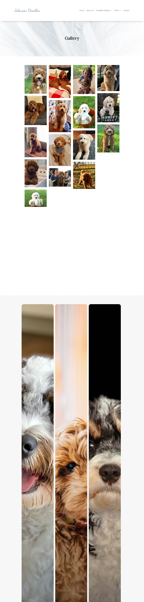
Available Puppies (103, 11)
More (117, 11)
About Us (90, 11)
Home (81, 11)
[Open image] (36, 79)
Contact (126, 11)
